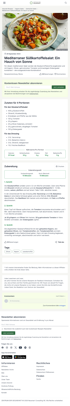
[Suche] (66, 3)
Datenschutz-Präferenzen (45, 372)
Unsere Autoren (6, 383)
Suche (38, 379)
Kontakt (4, 393)
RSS (2, 373)
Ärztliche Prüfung (7, 386)
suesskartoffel (28, 251)
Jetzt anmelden (58, 87)
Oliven (8, 251)
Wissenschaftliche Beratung (10, 389)
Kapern (16, 251)
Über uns (4, 376)
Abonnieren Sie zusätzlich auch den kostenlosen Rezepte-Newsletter (27, 329)
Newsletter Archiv (7, 370)
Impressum (40, 366)
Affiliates (4, 366)
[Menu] (4, 2)
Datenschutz (34, 94)
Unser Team (5, 379)
